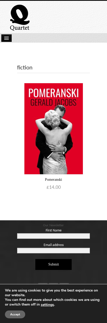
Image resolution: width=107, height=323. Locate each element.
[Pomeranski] (53, 128)
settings (47, 304)
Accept (15, 314)
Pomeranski (53, 180)
